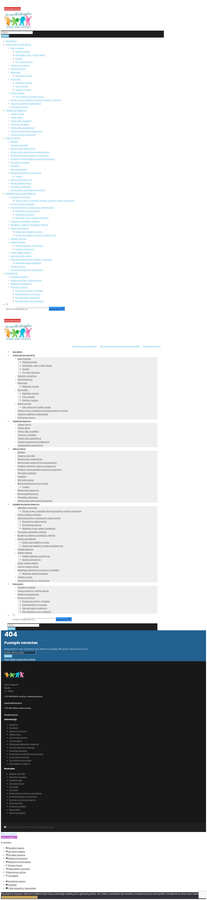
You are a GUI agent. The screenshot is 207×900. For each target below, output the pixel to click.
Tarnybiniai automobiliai (20, 760)
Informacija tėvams (12, 9)
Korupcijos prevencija (13, 6)
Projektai (15, 166)
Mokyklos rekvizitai (17, 777)
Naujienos (13, 724)
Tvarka (18, 176)
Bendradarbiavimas (21, 183)
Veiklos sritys (15, 734)
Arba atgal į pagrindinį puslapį (19, 659)
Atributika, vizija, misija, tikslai (30, 55)
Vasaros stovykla (19, 145)
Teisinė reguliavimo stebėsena (26, 131)
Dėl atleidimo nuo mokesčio (29, 301)
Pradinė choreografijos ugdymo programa (33, 159)
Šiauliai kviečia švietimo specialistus (25, 793)
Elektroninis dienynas (21, 180)
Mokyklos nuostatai (20, 197)
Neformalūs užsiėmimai (23, 148)
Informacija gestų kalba (84, 346)
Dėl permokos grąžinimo (27, 297)
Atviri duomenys (16, 783)
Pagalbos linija (15, 780)
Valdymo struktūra (20, 65)
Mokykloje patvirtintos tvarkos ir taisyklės (31, 259)
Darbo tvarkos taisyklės (22, 204)
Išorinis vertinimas (24, 249)
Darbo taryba (17, 93)
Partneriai (13, 790)
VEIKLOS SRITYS (13, 138)
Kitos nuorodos (16, 803)
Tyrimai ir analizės (20, 124)
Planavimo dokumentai (27, 211)
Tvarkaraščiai (15, 741)
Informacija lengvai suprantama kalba (119, 346)
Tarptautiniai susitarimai (23, 134)
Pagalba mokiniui (19, 277)
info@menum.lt (11, 714)
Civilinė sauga (18, 266)
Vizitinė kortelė (22, 51)
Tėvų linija (13, 787)
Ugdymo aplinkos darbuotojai (26, 103)
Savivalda (16, 79)
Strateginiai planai (24, 214)
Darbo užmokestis (20, 228)
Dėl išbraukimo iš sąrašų (27, 294)
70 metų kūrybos (24, 62)
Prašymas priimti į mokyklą (29, 290)
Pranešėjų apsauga (21, 186)
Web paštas (14, 809)
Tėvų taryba (21, 86)
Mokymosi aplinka (17, 813)
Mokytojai (15, 72)
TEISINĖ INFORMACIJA (16, 110)
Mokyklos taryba (23, 82)
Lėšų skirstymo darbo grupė (29, 96)
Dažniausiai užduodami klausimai (28, 190)
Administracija (18, 69)
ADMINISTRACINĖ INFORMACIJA (21, 193)
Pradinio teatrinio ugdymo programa (30, 155)
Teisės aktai (17, 117)
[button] (7, 304)
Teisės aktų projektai (21, 121)
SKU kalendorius (19, 169)
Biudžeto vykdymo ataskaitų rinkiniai (29, 225)
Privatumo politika (17, 806)
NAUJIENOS (11, 41)
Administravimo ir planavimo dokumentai (32, 207)
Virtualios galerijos (20, 162)
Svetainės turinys (19, 107)
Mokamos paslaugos (21, 283)
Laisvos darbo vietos (21, 256)
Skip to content (9, 833)
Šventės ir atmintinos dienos (22, 800)
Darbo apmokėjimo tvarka (28, 231)
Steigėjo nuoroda (17, 773)
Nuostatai (13, 728)
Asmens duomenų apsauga (22, 747)
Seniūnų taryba (23, 89)
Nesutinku (14, 897)
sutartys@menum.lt (13, 703)
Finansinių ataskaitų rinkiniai (25, 221)
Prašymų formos (19, 287)
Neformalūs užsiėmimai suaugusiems (30, 152)
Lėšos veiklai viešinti (21, 252)
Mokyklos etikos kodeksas (28, 263)
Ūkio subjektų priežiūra (19, 763)
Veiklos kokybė (18, 242)
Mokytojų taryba (23, 76)
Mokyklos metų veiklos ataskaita (32, 218)
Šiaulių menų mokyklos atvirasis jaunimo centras (36, 100)
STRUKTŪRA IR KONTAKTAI (18, 44)
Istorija (18, 58)
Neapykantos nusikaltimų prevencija (26, 754)
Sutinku (5, 897)
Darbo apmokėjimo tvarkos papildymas (35, 235)
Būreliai (14, 141)
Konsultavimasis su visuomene (27, 270)
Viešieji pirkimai (18, 238)
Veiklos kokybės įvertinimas (29, 245)
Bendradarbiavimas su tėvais (26, 173)
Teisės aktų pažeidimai (22, 127)
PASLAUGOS (11, 273)
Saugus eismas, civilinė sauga (26, 280)
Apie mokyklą (17, 48)
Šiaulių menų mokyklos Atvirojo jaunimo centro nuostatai (44, 200)
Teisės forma (17, 114)
